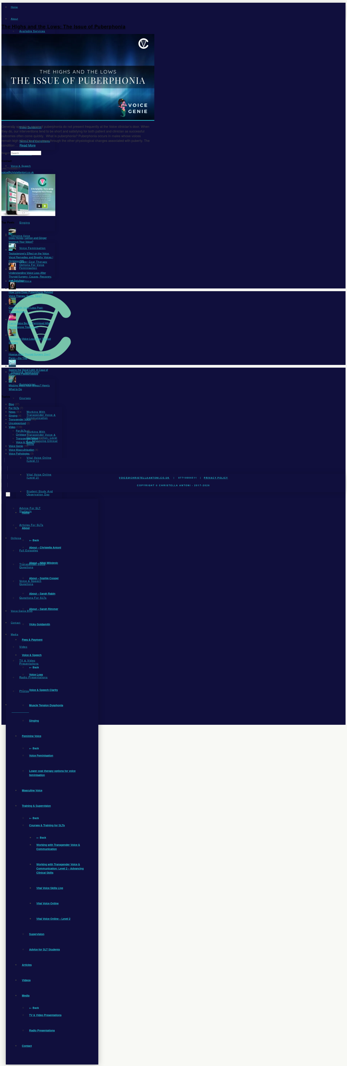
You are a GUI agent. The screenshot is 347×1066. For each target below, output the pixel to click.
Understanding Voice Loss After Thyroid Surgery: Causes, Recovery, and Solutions (30, 276)
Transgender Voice (20, 419)
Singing (13, 415)
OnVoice (21, 434)
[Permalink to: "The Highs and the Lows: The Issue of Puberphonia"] (77, 119)
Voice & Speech (25, 442)
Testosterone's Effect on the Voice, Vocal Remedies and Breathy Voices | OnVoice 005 (31, 257)
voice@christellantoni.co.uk (17, 172)
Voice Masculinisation (21, 449)
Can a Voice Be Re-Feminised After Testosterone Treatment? (30, 325)
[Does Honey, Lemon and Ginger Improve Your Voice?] (12, 234)
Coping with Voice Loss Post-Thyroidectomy (26, 309)
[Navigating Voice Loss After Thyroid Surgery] (12, 335)
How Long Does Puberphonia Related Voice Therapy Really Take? (31, 294)
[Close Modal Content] (8, 494)
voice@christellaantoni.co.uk (144, 477)
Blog (11, 404)
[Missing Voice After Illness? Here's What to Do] (12, 381)
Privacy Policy (216, 477)
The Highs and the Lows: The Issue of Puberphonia (63, 26)
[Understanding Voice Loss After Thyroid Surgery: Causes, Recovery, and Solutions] (12, 269)
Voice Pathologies (19, 453)
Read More (28, 145)
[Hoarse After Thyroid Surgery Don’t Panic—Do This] (12, 350)
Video (12, 427)
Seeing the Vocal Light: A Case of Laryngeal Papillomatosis (28, 371)
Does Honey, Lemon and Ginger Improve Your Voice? (28, 239)
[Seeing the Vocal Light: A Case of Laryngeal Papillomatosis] (12, 366)
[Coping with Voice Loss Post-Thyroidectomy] (12, 304)
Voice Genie (16, 446)
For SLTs (14, 408)
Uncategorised (17, 423)
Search (5, 153)
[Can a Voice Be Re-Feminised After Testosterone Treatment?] (12, 319)
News (12, 412)
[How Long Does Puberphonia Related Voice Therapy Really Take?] (12, 288)
